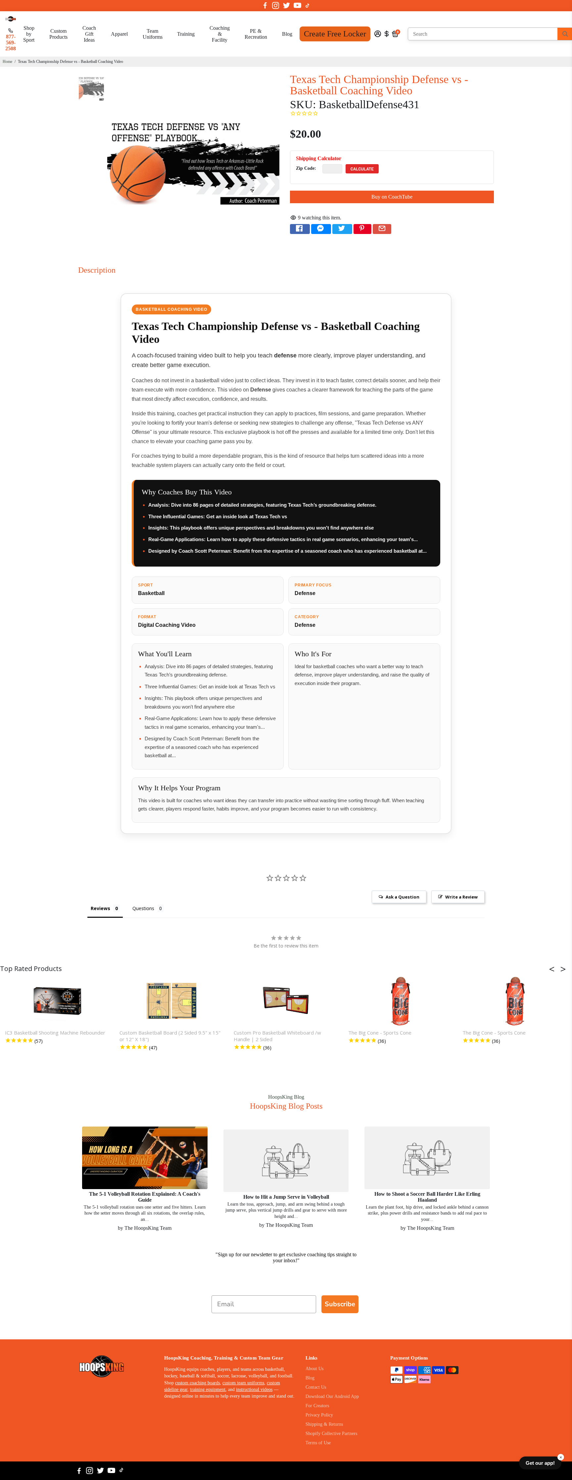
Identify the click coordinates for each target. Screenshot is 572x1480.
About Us (314, 1368)
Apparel (119, 34)
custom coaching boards (197, 1382)
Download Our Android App (332, 1396)
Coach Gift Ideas (89, 34)
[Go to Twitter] (286, 5)
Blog (287, 34)
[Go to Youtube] (297, 5)
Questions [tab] (143, 908)
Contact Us (316, 1387)
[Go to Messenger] (321, 229)
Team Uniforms (153, 34)
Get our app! (540, 1463)
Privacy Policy (319, 1414)
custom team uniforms (243, 1382)
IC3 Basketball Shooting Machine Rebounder (55, 1032)
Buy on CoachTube (391, 197)
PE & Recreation (256, 34)
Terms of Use (318, 1442)
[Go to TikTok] (307, 5)
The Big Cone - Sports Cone (379, 1032)
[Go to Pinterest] (362, 229)
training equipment (207, 1389)
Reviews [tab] (100, 908)
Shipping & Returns (324, 1424)
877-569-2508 (10, 42)
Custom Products (58, 34)
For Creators (317, 1405)
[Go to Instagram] (275, 5)
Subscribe (340, 1304)
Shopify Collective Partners (331, 1433)
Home (7, 61)
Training (186, 34)
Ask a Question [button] (402, 897)
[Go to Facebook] (265, 5)
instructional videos (254, 1389)
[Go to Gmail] (382, 229)
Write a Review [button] (461, 897)
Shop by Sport (28, 34)
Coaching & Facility (220, 34)
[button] (554, 969)
